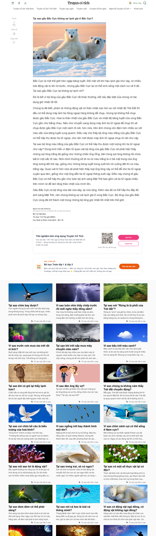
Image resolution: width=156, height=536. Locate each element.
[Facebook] (19, 3)
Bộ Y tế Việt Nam (39, 214)
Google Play (128, 244)
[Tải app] (25, 3)
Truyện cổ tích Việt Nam (23, 8)
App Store (129, 237)
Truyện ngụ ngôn (66, 8)
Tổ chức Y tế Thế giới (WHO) (44, 217)
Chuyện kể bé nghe (97, 8)
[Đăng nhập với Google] (130, 3)
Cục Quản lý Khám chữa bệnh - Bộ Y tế (48, 220)
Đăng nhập (137, 3)
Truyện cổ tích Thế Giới (47, 8)
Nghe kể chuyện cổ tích (119, 8)
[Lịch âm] (13, 3)
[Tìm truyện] (144, 3)
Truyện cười (82, 8)
